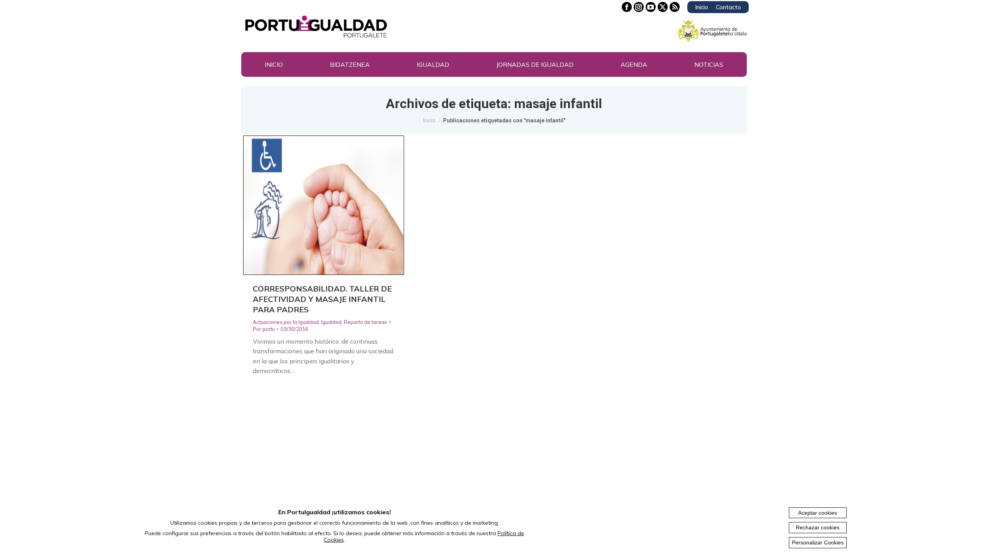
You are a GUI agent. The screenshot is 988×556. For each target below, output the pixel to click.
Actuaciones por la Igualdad (286, 322)
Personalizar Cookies (818, 542)
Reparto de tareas (365, 322)
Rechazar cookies (817, 527)
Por (264, 329)
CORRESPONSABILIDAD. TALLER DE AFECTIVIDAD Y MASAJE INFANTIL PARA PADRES (322, 299)
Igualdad (331, 322)
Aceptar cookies (817, 513)
